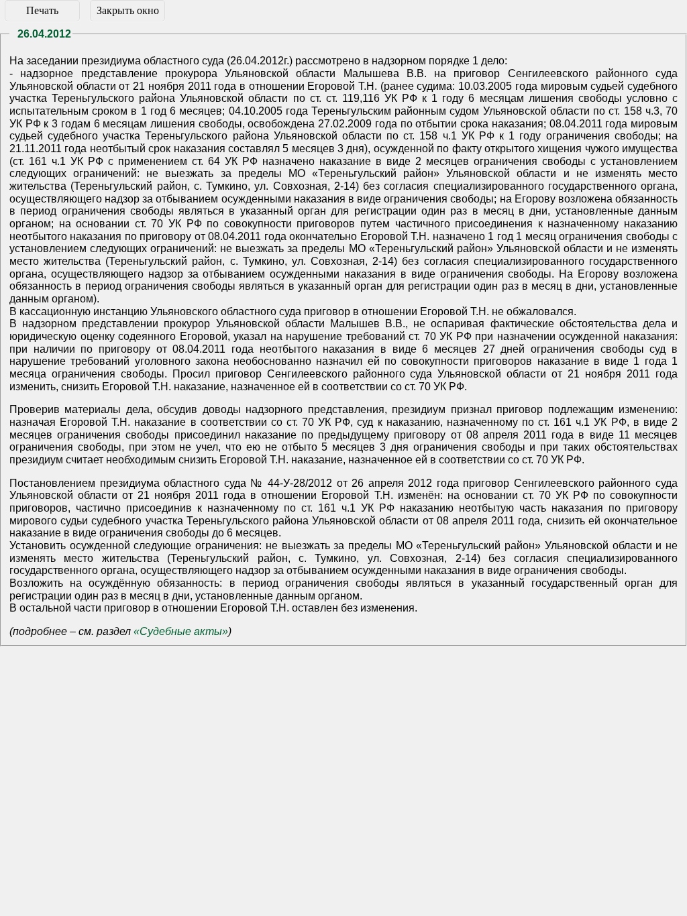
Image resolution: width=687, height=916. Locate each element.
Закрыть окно (128, 10)
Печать (42, 10)
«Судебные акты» (181, 631)
